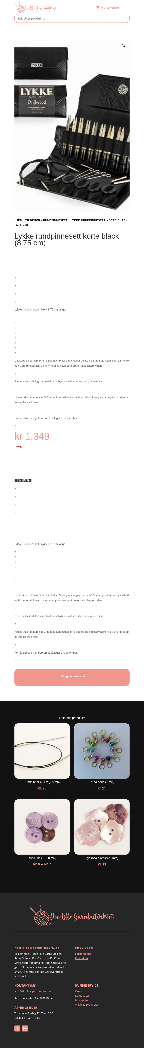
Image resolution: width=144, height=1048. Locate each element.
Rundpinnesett (55, 220)
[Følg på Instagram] (25, 1028)
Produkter (81, 958)
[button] (123, 45)
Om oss (80, 991)
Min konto (81, 1000)
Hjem (18, 220)
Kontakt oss (82, 995)
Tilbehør (32, 220)
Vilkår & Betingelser (87, 1004)
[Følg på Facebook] (17, 1028)
